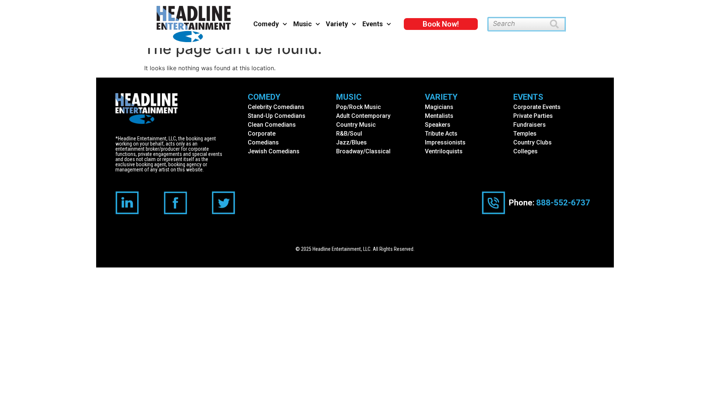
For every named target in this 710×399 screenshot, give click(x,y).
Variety (337, 24)
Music (302, 24)
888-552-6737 (563, 202)
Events (372, 24)
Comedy (266, 24)
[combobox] (518, 24)
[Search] (558, 24)
